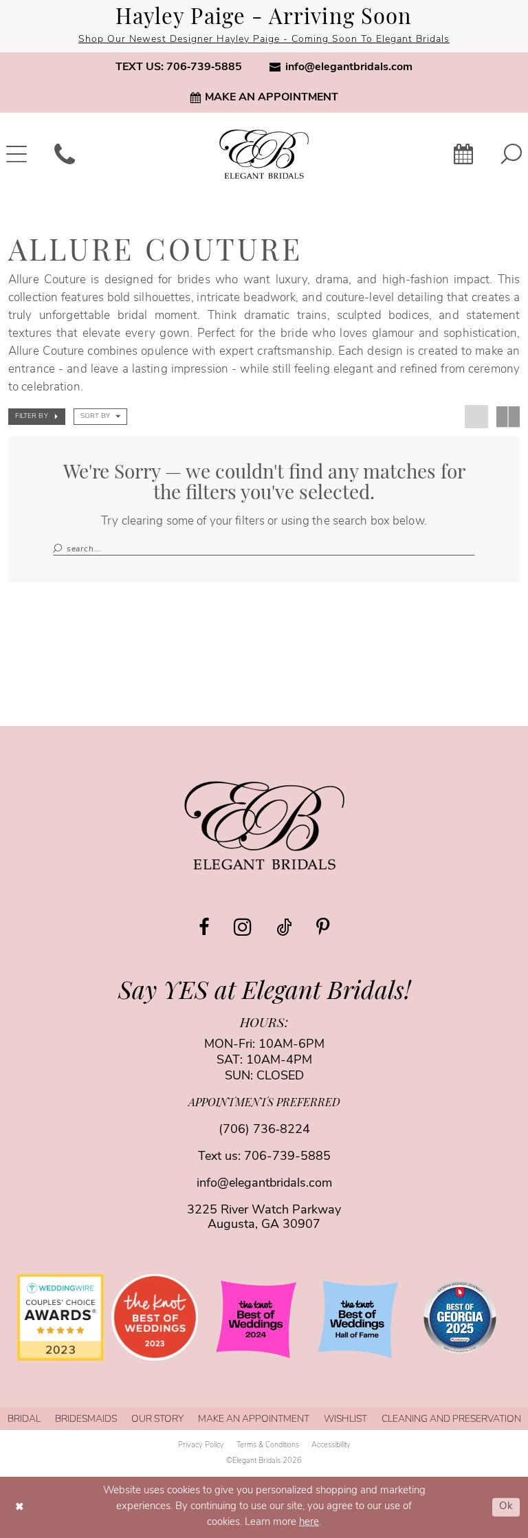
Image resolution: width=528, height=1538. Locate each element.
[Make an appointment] (463, 154)
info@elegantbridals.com (264, 1184)
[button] (36, 416)
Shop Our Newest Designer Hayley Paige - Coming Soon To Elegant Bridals (264, 39)
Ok (506, 1507)
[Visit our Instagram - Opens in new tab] (243, 926)
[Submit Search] (59, 549)
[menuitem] (179, 67)
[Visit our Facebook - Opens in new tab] (204, 927)
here (309, 1522)
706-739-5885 (287, 1157)
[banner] (264, 154)
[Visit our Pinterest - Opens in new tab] (322, 927)
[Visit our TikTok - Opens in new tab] (284, 927)
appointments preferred (264, 1103)
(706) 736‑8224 (264, 1130)
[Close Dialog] (20, 1507)
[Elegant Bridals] (264, 825)
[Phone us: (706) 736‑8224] (65, 154)
